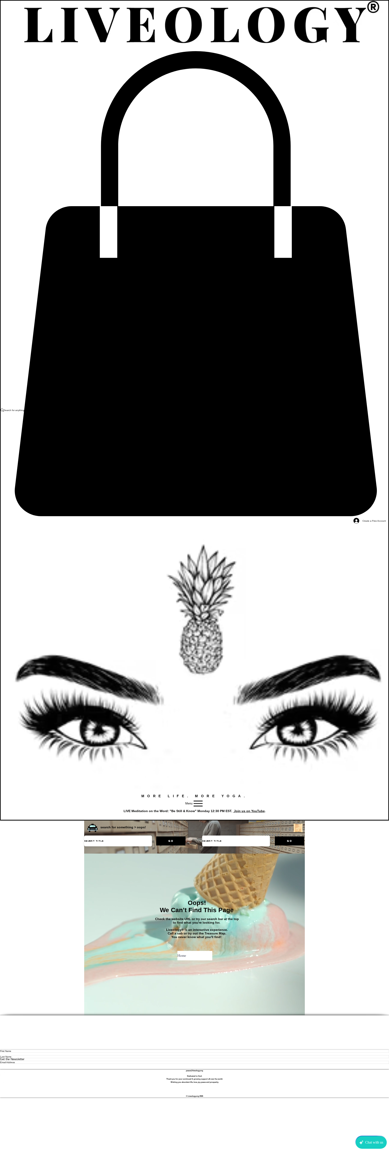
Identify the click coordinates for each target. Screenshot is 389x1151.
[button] (92, 828)
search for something (116, 827)
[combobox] (118, 841)
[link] (194, 283)
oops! (141, 827)
